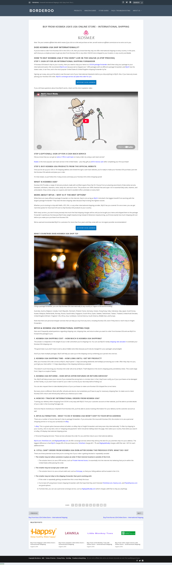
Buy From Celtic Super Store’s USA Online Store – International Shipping (127, 543)
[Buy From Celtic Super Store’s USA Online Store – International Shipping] (128, 533)
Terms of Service (51, 558)
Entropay (79, 471)
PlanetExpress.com (131, 483)
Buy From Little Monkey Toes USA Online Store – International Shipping (99, 543)
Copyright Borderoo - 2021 (36, 558)
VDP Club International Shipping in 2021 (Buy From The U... (57, 2)
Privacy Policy (61, 558)
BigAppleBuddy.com (88, 489)
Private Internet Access (80, 460)
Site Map (68, 558)
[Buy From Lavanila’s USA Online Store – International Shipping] (72, 533)
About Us (136, 11)
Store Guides (104, 11)
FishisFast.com (107, 483)
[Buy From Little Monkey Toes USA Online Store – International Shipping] (100, 533)
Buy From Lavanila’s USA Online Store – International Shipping (72, 543)
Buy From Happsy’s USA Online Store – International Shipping (43, 543)
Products (78, 11)
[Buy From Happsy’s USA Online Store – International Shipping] (43, 533)
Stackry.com (117, 483)
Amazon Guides (90, 11)
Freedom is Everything (79, 558)
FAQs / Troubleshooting (120, 11)
